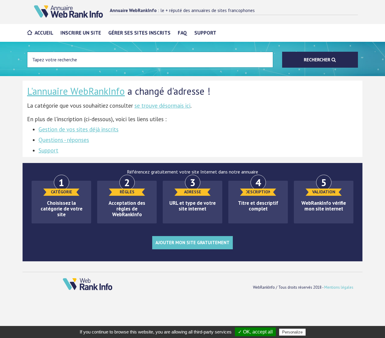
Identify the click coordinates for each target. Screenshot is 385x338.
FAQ (182, 32)
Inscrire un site (80, 32)
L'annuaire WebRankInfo (76, 91)
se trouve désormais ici (162, 105)
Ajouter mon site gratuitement (192, 242)
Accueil (44, 32)
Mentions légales (338, 287)
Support (205, 32)
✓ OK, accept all (255, 331)
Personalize (292, 332)
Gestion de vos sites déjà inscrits (78, 129)
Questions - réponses (63, 139)
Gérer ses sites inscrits (139, 32)
